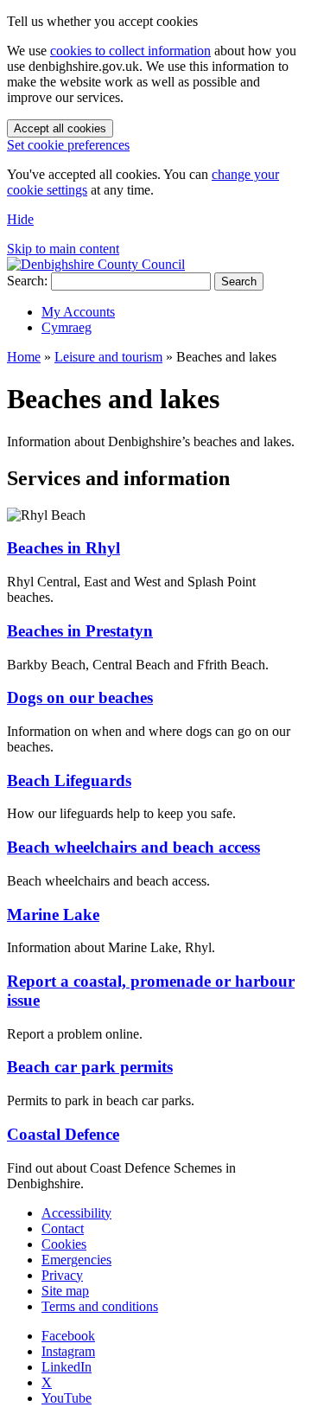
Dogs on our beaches (80, 697)
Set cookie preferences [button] (68, 145)
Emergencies (76, 1259)
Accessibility (76, 1213)
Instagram (68, 1351)
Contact (62, 1228)
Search (239, 281)
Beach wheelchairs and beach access (133, 847)
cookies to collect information (130, 50)
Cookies (63, 1244)
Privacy (62, 1275)
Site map (65, 1290)
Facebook (68, 1335)
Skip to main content (63, 248)
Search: (27, 280)
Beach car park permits (90, 1067)
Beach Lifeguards (69, 780)
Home (24, 356)
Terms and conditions (99, 1306)
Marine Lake (53, 914)
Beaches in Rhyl (63, 548)
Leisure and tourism (108, 356)
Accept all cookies (60, 128)
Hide (20, 219)
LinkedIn (66, 1366)
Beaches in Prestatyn (80, 631)
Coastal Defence (63, 1134)
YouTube (66, 1398)
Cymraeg (66, 327)
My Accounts (78, 311)
